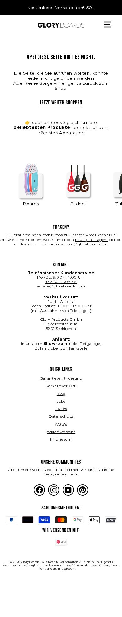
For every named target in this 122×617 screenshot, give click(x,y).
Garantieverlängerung (61, 378)
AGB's (61, 424)
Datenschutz (61, 416)
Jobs (61, 401)
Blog (61, 393)
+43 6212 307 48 (61, 281)
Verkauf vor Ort (61, 386)
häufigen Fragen (91, 239)
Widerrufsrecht (61, 431)
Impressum (61, 439)
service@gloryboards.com (85, 244)
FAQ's (61, 408)
